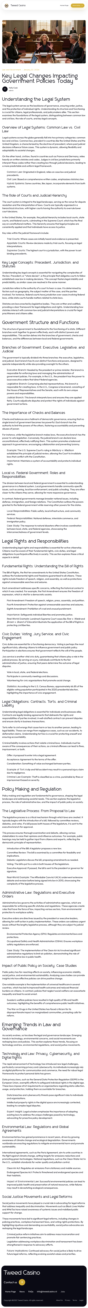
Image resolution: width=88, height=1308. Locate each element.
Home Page (10, 1291)
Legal (81, 1300)
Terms (75, 1300)
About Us (59, 1300)
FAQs (30, 1291)
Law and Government (11, 70)
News (22, 1291)
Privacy (67, 1300)
